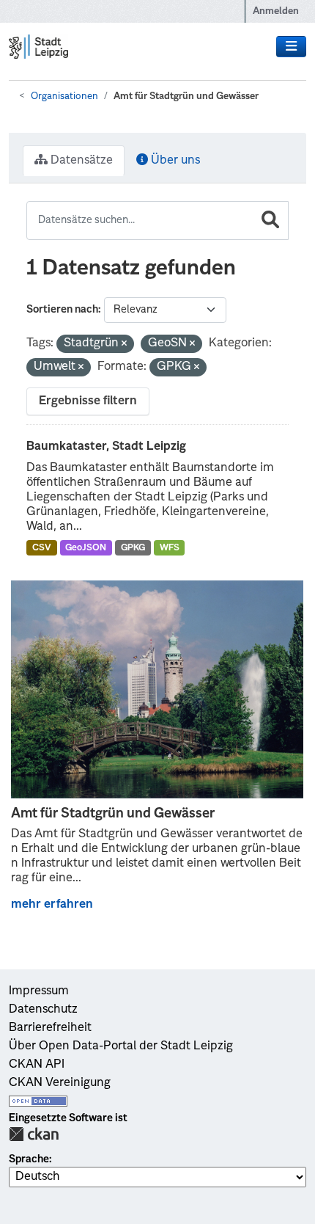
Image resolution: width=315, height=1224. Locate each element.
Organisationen (64, 96)
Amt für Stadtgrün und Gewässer (186, 96)
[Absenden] (270, 220)
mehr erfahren (52, 905)
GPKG (133, 548)
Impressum (39, 991)
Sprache (29, 1159)
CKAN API (36, 1065)
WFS (169, 548)
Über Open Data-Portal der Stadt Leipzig (121, 1046)
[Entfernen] (124, 344)
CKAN (34, 1134)
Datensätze (80, 161)
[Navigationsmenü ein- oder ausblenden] (291, 47)
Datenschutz (43, 1010)
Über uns (174, 161)
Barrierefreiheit (50, 1028)
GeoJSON (85, 548)
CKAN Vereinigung (60, 1083)
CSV (41, 548)
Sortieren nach (62, 310)
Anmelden (276, 11)
